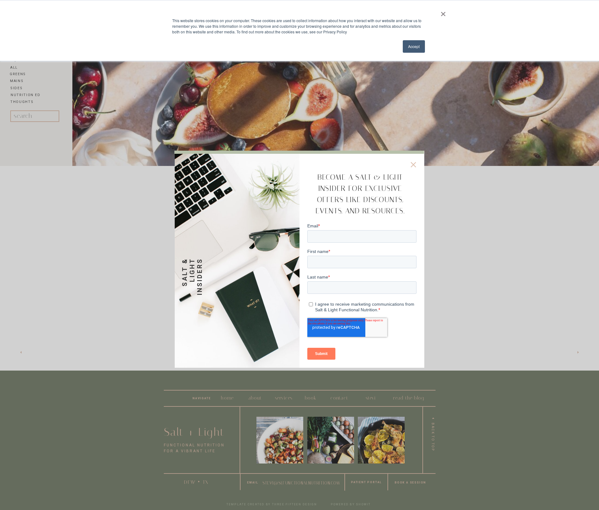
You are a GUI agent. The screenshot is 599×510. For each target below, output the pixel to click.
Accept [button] (414, 46)
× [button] (443, 12)
